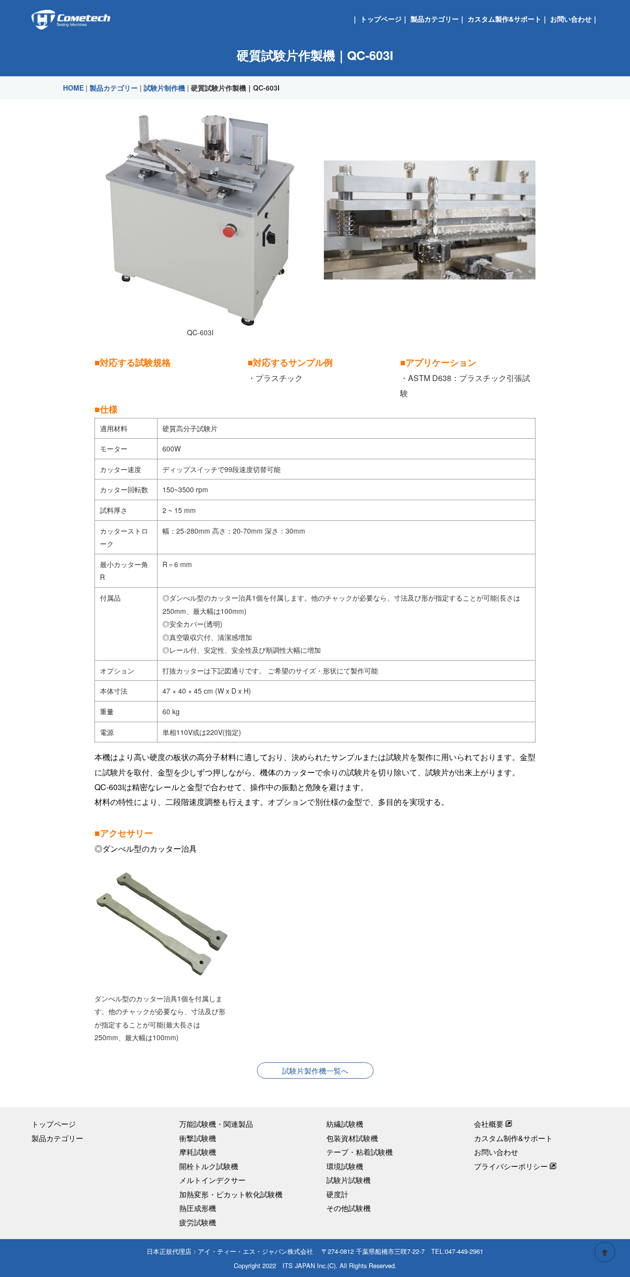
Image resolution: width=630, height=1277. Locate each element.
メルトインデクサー (212, 1180)
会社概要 (489, 1123)
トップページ (381, 19)
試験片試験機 (348, 1180)
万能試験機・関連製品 (216, 1123)
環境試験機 (344, 1166)
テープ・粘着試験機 (359, 1152)
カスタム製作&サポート (504, 19)
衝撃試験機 (197, 1138)
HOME (73, 88)
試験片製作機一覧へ (315, 1070)
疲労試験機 (197, 1222)
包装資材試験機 (352, 1138)
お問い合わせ (571, 19)
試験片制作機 (164, 88)
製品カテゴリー (434, 19)
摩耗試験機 (197, 1152)
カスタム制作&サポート (513, 1138)
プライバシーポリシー (511, 1166)
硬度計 (337, 1194)
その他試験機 (348, 1208)
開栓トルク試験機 (208, 1166)
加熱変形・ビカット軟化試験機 (231, 1194)
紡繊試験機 (344, 1123)
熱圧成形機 (197, 1208)
